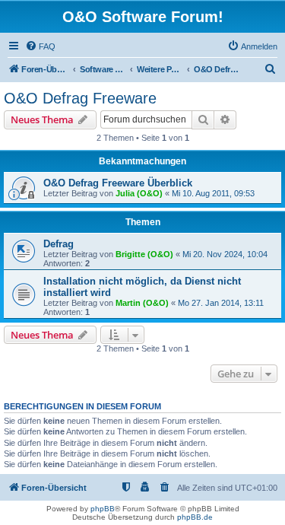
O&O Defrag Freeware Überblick (117, 183)
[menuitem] (40, 46)
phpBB (102, 508)
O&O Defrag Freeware (80, 98)
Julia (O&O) (139, 193)
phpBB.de (195, 517)
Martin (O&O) (142, 302)
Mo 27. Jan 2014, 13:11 (221, 302)
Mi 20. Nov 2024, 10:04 (225, 254)
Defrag (58, 244)
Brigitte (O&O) (144, 254)
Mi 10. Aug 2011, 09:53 (213, 193)
